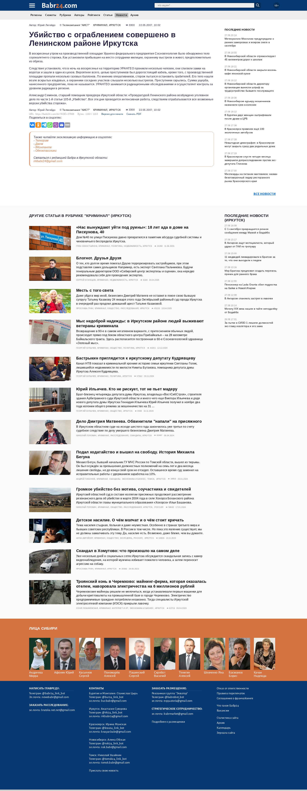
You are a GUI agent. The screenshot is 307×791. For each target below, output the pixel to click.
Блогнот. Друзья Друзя (99, 258)
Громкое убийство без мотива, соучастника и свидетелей (133, 489)
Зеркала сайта (226, 732)
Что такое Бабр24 (228, 705)
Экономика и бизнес (134, 479)
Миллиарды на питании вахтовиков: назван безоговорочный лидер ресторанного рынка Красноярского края (251, 177)
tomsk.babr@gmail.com (115, 762)
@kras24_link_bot (113, 728)
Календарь (224, 727)
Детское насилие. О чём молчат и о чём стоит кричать (130, 520)
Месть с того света (95, 290)
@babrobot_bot (174, 697)
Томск (150, 479)
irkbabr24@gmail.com (48, 161)
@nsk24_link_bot (112, 743)
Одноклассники (46, 150)
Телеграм (42, 140)
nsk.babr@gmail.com (114, 747)
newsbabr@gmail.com (55, 697)
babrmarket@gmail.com (178, 713)
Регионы (36, 15)
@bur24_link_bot (112, 697)
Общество (113, 308)
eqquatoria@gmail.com (178, 700)
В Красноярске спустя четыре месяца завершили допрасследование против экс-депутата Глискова (250, 160)
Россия (158, 507)
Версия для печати (112, 114)
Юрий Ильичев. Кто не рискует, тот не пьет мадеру (126, 389)
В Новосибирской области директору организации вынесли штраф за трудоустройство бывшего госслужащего (249, 87)
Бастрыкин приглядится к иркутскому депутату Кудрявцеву (135, 358)
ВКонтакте (43, 147)
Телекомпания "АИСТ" (76, 25)
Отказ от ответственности (233, 688)
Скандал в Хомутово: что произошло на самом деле (127, 551)
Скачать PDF (133, 114)
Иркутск (115, 25)
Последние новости (240, 29)
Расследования (130, 308)
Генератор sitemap (110, 783)
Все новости (265, 194)
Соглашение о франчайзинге (235, 698)
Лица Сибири (43, 628)
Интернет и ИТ (120, 608)
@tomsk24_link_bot (114, 758)
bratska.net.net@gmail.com (58, 710)
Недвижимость (132, 246)
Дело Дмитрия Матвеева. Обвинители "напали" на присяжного (139, 421)
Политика (116, 246)
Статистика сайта (227, 717)
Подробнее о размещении (168, 721)
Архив (134, 15)
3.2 (51, 783)
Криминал (100, 25)
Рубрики (65, 15)
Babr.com (59, 5)
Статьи (107, 15)
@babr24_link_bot (53, 693)
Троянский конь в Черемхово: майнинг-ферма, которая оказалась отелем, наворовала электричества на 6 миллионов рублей (141, 583)
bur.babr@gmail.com (113, 700)
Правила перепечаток (231, 693)
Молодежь (126, 538)
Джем (39, 143)
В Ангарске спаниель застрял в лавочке (249, 298)
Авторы (79, 15)
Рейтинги (94, 15)
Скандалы (135, 435)
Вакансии (223, 710)
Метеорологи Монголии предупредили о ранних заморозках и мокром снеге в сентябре (249, 42)
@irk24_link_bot (112, 712)
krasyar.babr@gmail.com (116, 731)
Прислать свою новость (103, 770)
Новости (121, 15)
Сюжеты (50, 15)
